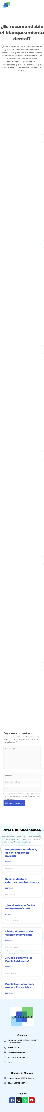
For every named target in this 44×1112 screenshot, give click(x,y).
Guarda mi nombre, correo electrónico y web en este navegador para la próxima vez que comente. (22, 796)
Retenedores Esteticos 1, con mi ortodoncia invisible (21, 852)
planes (28, 842)
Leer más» (9, 862)
